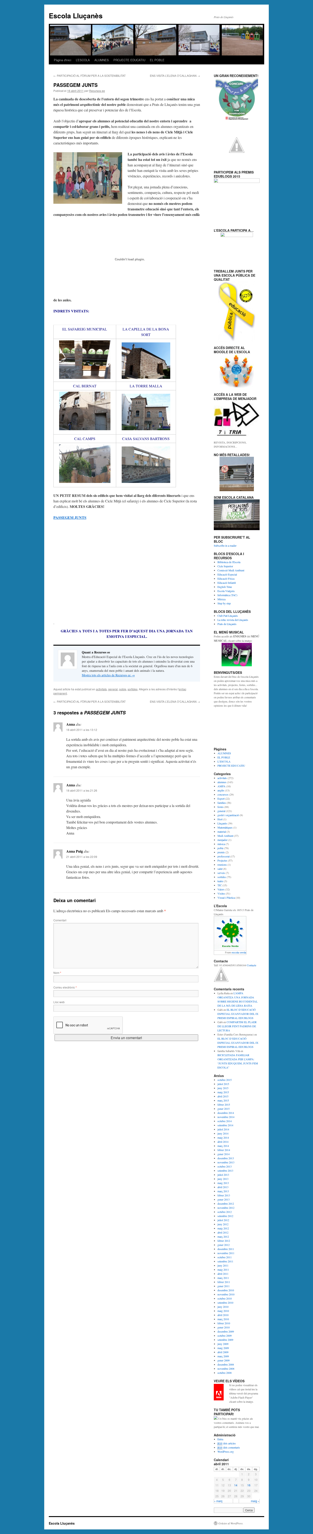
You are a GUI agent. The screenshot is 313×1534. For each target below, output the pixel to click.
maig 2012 (223, 1228)
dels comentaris (228, 1447)
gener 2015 (223, 1108)
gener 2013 (223, 1199)
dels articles (226, 1443)
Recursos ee (97, 91)
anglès (220, 790)
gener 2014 (223, 1154)
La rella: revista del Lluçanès (232, 620)
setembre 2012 (225, 1216)
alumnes (221, 782)
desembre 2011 (225, 1249)
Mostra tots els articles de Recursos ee (108, 675)
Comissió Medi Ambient (230, 570)
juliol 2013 (223, 1174)
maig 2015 (223, 1092)
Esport (221, 798)
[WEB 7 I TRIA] (237, 418)
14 (235, 1485)
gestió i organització (228, 815)
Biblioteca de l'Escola (228, 562)
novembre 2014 (225, 1117)
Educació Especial (227, 574)
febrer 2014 (223, 1150)
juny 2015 (222, 1088)
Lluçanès (222, 823)
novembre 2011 (225, 1253)
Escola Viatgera (225, 591)
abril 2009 (222, 1352)
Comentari (59, 920)
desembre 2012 (225, 1203)
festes (220, 807)
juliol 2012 (223, 1220)
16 (248, 1485)
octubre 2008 (224, 1372)
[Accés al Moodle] (237, 371)
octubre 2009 (224, 1335)
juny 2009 (222, 1344)
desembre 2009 (225, 1331)
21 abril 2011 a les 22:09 (81, 857)
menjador (222, 840)
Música (221, 599)
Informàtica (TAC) (227, 595)
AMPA (221, 786)
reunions (222, 864)
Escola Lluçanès (76, 15)
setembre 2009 (225, 1339)
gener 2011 (223, 1286)
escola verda (239, 952)
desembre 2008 (225, 1364)
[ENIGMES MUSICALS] (237, 654)
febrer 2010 (223, 1323)
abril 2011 (222, 1273)
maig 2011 (223, 1269)
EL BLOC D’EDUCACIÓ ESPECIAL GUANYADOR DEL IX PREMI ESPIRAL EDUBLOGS (237, 1014)
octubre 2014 (224, 1121)
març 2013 (223, 1191)
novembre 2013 (225, 1162)
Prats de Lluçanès (226, 624)
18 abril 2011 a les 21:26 (81, 790)
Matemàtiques (225, 827)
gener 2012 (223, 1245)
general (113, 689)
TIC (219, 885)
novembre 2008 (225, 1368)
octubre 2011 (224, 1257)
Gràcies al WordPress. (230, 1523)
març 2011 (223, 1278)
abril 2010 (222, 1315)
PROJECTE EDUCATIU (129, 60)
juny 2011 (222, 1265)
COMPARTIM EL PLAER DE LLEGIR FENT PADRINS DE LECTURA (237, 1026)
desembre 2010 (225, 1290)
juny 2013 (222, 1179)
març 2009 (223, 1356)
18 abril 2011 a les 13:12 (81, 730)
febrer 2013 (223, 1195)
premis (221, 852)
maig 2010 (223, 1311)
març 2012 (223, 1236)
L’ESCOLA (83, 60)
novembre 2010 (225, 1294)
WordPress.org (225, 1451)
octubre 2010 (224, 1298)
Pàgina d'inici (62, 60)
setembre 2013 (225, 1170)
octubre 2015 (224, 1080)
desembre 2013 (225, 1158)
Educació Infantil (226, 582)
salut (219, 868)
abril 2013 (222, 1187)
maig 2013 (223, 1183)
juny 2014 (222, 1133)
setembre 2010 (225, 1302)
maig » (255, 1501)
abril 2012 (222, 1232)
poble (122, 689)
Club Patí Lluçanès (227, 615)
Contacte (251, 965)
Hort (219, 819)
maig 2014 (223, 1137)
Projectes (222, 860)
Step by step (224, 603)
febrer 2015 (223, 1104)
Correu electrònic (65, 987)
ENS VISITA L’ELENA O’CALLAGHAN (175, 75)
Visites (221, 893)
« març (218, 1501)
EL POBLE (157, 60)
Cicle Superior (225, 566)
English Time (224, 587)
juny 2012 (222, 1224)
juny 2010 (222, 1306)
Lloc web (59, 1002)
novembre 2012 (225, 1207)
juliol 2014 (223, 1129)
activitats (101, 689)
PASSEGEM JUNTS (69, 517)
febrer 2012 (223, 1240)
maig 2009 (223, 1348)
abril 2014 (222, 1141)
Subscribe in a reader (225, 545)
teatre (220, 881)
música (221, 844)
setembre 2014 (225, 1125)
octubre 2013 (224, 1166)
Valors (221, 889)
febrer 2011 (223, 1282)
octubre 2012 (224, 1212)
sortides (132, 689)
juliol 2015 (223, 1084)
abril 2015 (222, 1096)
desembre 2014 (225, 1113)
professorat (223, 856)
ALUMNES (101, 60)
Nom (57, 973)
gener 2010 (223, 1327)
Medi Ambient (225, 835)
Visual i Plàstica (226, 897)
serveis (221, 873)
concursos (222, 794)
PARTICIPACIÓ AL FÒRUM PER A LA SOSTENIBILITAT (89, 75)
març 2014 (223, 1146)
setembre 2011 (225, 1261)
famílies (221, 802)
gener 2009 (223, 1360)
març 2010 (223, 1319)
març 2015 (223, 1100)
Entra (220, 1439)
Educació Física (225, 578)
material (221, 831)
